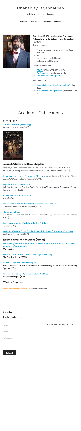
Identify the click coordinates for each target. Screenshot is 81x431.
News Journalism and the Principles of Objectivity (24, 176)
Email (6, 331)
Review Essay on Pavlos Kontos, (16, 243)
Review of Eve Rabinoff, (13, 273)
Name (6, 325)
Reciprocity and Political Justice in (17, 203)
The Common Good (11, 212)
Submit (9, 352)
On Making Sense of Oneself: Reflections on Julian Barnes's (28, 231)
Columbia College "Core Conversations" (53, 85)
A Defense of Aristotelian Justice (17, 195)
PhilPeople (41, 73)
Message (8, 338)
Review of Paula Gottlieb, (14, 254)
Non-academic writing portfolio (50, 75)
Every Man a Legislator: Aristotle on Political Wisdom (25, 223)
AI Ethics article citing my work (49, 90)
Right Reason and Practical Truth (17, 184)
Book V (53, 203)
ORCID (39, 70)
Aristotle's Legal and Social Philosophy (19, 262)
